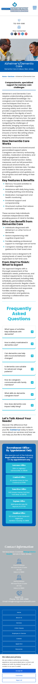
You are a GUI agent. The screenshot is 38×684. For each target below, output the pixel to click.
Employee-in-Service (19, 633)
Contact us (15, 430)
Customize (19, 675)
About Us (19, 618)
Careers (19, 639)
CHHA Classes (19, 628)
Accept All (19, 671)
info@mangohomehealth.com (21, 601)
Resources (19, 649)
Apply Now (19, 644)
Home (4, 77)
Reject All (19, 680)
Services (11, 77)
